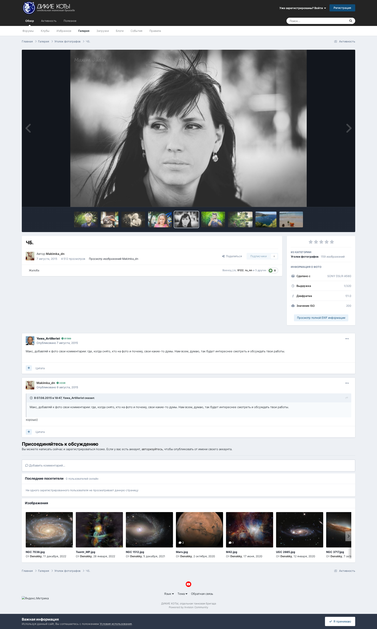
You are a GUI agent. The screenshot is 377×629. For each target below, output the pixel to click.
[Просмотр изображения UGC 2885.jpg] (299, 529)
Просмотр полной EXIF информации (321, 317)
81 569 (67, 338)
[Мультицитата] (29, 368)
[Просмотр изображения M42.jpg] (249, 529)
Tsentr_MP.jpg (85, 552)
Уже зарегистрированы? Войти (301, 8)
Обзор (29, 20)
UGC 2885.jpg (285, 552)
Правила (155, 30)
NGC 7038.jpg (35, 552)
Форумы (28, 30)
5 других (260, 270)
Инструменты (336, 199)
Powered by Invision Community (188, 607)
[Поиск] (350, 21)
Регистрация (342, 7)
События (136, 30)
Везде (337, 20)
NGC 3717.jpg (335, 552)
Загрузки (102, 30)
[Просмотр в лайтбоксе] (188, 128)
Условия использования (116, 623)
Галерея (83, 30)
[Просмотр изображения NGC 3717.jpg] (349, 529)
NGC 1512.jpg (135, 552)
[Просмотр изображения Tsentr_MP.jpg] (99, 529)
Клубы (45, 30)
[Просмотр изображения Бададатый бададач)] (86, 219)
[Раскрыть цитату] (32, 397)
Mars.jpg (182, 552)
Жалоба (34, 270)
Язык (168, 594)
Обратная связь (202, 594)
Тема (182, 594)
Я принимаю (341, 621)
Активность (49, 20)
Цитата (40, 368)
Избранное (64, 30)
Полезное (70, 20)
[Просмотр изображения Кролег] (109, 219)
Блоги (120, 30)
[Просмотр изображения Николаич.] (133, 219)
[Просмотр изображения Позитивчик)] (213, 219)
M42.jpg (231, 552)
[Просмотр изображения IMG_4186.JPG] (291, 219)
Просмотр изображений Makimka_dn (113, 258)
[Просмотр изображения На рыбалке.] (240, 219)
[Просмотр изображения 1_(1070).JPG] (265, 219)
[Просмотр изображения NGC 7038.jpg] (49, 529)
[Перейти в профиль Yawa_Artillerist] (30, 340)
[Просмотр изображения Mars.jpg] (199, 529)
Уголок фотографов (304, 256)
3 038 (62, 383)
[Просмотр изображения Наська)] (160, 219)
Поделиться (233, 256)
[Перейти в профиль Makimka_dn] (30, 256)
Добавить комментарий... (46, 465)
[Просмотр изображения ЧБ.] (186, 219)
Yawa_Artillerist (73, 397)
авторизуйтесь (152, 449)
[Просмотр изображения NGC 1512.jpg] (149, 529)
